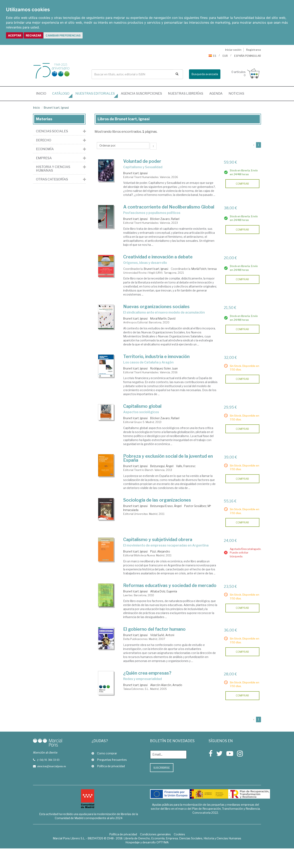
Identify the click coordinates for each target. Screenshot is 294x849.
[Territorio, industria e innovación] (106, 365)
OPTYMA (162, 842)
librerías (185, 93)
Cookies (179, 834)
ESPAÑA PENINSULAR (247, 55)
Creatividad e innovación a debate (158, 256)
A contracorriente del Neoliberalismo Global (168, 206)
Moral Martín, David (162, 318)
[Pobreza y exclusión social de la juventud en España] (106, 465)
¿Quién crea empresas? (147, 673)
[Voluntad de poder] (106, 170)
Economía (45, 149)
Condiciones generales (155, 834)
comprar (242, 183)
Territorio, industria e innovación (156, 356)
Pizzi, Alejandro (160, 551)
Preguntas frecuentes (112, 759)
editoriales (95, 93)
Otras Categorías (52, 179)
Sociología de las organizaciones (157, 500)
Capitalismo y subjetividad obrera (157, 539)
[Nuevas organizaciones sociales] (106, 317)
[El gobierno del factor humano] (106, 638)
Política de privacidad (111, 766)
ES (214, 55)
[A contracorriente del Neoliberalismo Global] (106, 216)
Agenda (216, 93)
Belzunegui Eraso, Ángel (166, 506)
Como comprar (107, 753)
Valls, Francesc (186, 466)
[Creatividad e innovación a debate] (106, 266)
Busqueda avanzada (204, 74)
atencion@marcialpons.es (51, 766)
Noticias (236, 93)
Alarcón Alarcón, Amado (166, 685)
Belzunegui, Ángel (161, 466)
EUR (225, 55)
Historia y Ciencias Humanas (53, 168)
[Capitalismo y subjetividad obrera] (106, 549)
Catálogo (60, 93)
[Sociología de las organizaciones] (106, 509)
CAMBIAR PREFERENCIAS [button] (63, 35)
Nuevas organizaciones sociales (156, 306)
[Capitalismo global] (106, 412)
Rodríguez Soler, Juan (164, 368)
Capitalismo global (142, 406)
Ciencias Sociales (52, 131)
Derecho (43, 140)
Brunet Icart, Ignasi (56, 107)
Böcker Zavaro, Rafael (164, 219)
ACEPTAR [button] (14, 35)
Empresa (44, 158)
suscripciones (141, 93)
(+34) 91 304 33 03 (48, 759)
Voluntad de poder (142, 161)
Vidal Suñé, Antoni (162, 635)
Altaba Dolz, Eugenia (163, 591)
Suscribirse (161, 767)
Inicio (42, 93)
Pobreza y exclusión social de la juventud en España (168, 458)
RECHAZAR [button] (33, 35)
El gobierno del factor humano (154, 629)
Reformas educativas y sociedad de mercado (169, 585)
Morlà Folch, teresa (204, 268)
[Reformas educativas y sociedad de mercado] (106, 595)
